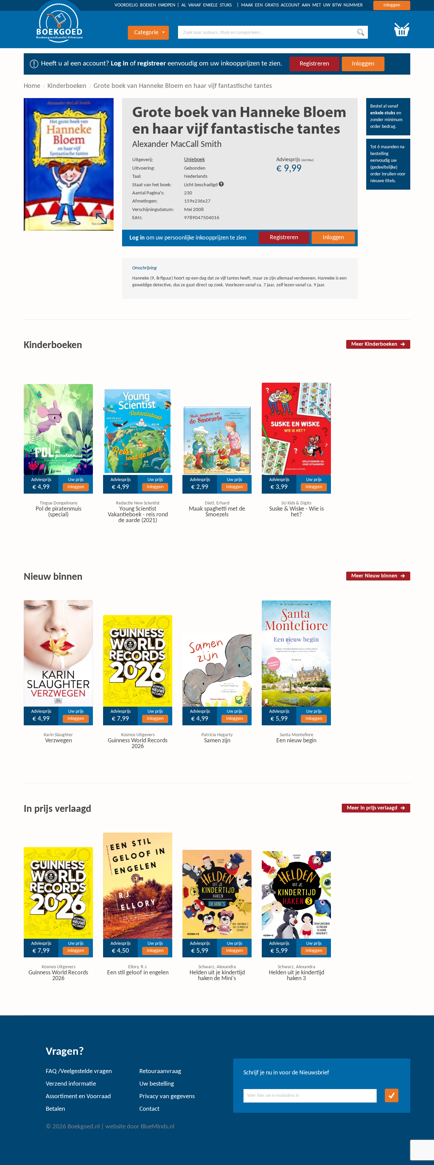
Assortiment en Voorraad (78, 1096)
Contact (149, 1109)
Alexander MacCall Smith (177, 144)
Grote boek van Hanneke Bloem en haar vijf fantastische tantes (183, 86)
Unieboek (194, 160)
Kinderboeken (66, 86)
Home (32, 86)
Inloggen (391, 5)
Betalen (55, 1109)
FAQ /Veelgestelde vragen (79, 1071)
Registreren (314, 64)
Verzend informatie (71, 1084)
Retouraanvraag (160, 1071)
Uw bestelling (156, 1084)
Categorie (146, 33)
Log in (119, 63)
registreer (151, 63)
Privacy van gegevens (167, 1096)
